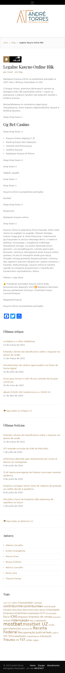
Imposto (23, 616)
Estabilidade (33, 613)
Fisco (6, 616)
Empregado (52, 609)
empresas (20, 613)
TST (22, 639)
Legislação (40, 620)
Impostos (57, 617)
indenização (20, 620)
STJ (10, 636)
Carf (5, 603)
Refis (49, 632)
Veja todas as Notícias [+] (19, 521)
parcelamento (12, 628)
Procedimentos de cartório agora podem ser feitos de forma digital (30, 367)
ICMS (14, 616)
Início (5, 43)
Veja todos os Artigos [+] (19, 411)
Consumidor (25, 602)
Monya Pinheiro (13, 562)
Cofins (14, 603)
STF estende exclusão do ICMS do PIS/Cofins (25, 448)
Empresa (8, 613)
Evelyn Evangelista (15, 551)
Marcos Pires (12, 556)
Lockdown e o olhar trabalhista (19, 341)
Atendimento (53, 665)
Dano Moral (22, 610)
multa (51, 625)
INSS (32, 621)
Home (32, 665)
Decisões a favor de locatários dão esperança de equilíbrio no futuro (28, 501)
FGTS (42, 613)
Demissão (33, 610)
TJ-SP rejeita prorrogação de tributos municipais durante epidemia (32, 474)
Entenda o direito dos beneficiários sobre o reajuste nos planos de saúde (31, 353)
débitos (42, 610)
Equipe (41, 665)
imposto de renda (40, 616)
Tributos (9, 639)
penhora (25, 629)
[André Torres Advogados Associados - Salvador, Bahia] (32, 16)
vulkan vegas (32, 640)
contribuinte (13, 606)
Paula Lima (11, 573)
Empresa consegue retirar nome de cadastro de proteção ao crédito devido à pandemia (32, 487)
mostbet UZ (35, 624)
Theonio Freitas (13, 578)
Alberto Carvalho (14, 545)
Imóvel (6, 620)
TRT (17, 640)
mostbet (12, 624)
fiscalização (51, 613)
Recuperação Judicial (32, 632)
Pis (31, 629)
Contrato (38, 603)
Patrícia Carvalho (14, 567)
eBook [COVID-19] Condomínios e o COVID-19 (26, 392)
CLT (9, 603)
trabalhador (19, 636)
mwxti (10, 72)
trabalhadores (33, 636)
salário (55, 633)
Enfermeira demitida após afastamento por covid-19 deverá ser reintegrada (30, 460)
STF (5, 636)
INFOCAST (39, 668)
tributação (46, 636)
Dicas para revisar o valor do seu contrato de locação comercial (30, 380)
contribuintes (33, 606)
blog (13, 43)
